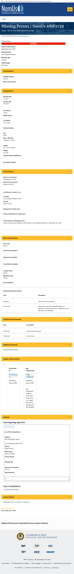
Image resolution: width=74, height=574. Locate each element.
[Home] (12, 9)
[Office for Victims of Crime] (37, 552)
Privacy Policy (47, 563)
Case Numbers (8, 71)
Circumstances (8, 171)
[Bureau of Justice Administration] (23, 545)
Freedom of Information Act (33, 568)
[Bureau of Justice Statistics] (37, 547)
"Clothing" (6, 331)
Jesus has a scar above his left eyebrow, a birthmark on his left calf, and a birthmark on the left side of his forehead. (53, 308)
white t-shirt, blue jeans (34, 331)
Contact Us (26, 502)
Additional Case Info (10, 345)
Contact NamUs (8, 497)
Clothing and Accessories (12, 319)
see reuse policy (24, 36)
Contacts (6, 417)
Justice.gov (55, 568)
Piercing (5, 301)
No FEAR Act (19, 568)
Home (4, 19)
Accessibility (5, 563)
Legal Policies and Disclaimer (62, 563)
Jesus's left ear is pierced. (46, 301)
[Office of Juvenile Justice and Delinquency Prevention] (23, 552)
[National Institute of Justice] (50, 545)
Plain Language (36, 563)
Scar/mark (6, 306)
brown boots (30, 336)
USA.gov (47, 568)
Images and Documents (11, 359)
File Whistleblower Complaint (20, 563)
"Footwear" (6, 336)
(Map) (19, 192)
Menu (69, 9)
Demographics (8, 91)
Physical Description (10, 238)
